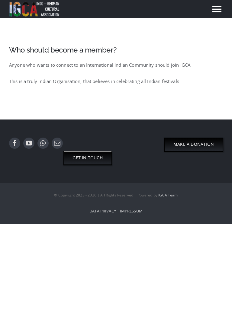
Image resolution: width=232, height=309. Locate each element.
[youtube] (28, 143)
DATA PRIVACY (102, 211)
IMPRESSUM (131, 211)
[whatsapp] (43, 143)
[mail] (57, 143)
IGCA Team (168, 195)
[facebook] (14, 143)
